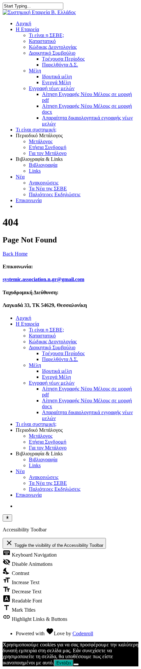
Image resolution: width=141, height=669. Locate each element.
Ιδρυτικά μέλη (57, 76)
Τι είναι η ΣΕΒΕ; (46, 35)
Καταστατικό (42, 41)
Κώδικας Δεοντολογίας (53, 47)
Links (35, 171)
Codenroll (82, 633)
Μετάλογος (40, 141)
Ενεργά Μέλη (56, 82)
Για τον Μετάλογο (48, 153)
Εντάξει (63, 662)
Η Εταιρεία (27, 29)
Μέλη (35, 70)
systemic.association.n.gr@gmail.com (43, 279)
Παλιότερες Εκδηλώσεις (54, 194)
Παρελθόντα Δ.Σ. (60, 64)
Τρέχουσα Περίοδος (63, 59)
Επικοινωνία (29, 200)
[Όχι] (76, 664)
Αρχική (23, 23)
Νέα (20, 177)
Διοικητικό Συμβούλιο (52, 53)
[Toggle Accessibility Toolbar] (7, 518)
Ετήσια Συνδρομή (47, 147)
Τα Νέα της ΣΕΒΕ (48, 188)
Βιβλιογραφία (43, 165)
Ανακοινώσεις (43, 182)
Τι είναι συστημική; (36, 129)
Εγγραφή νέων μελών (51, 88)
